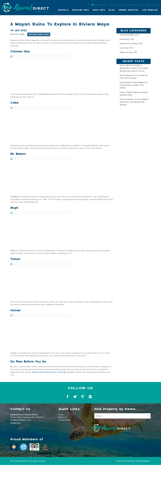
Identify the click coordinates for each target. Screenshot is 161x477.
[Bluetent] (23, 447)
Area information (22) (129, 35)
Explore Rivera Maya (39, 34)
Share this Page (120, 5)
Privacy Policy (64, 420)
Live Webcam (150, 10)
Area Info (99, 10)
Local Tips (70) (126, 48)
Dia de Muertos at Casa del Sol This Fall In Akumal (133, 76)
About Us (62, 417)
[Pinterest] (82, 396)
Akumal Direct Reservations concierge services (53, 372)
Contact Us (153, 5)
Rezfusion (131, 461)
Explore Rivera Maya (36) (131, 43)
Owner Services (128, 10)
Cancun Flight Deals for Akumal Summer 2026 (134, 93)
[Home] (25, 7)
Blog (112, 10)
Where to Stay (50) (128, 52)
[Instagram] (90, 396)
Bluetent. (147, 461)
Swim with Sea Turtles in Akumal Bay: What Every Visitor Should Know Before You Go (134, 68)
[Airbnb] (45, 447)
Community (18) (127, 39)
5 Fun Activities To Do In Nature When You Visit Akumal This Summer (134, 102)
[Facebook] (67, 396)
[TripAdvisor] (34, 447)
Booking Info (80, 10)
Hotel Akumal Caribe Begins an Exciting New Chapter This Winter (133, 85)
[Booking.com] (13, 447)
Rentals (63, 10)
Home (61, 414)
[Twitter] (75, 396)
